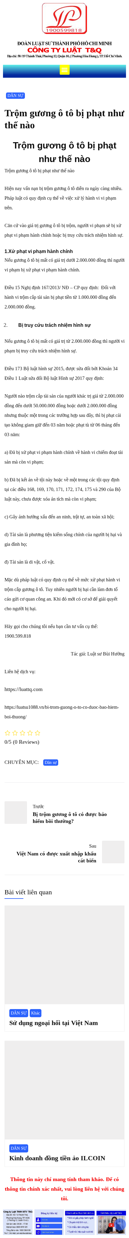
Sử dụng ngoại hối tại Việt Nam (53, 1023)
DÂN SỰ (15, 95)
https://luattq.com (23, 689)
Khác (35, 1013)
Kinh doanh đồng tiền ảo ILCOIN (57, 1158)
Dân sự (51, 762)
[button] (65, 70)
